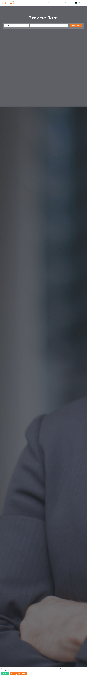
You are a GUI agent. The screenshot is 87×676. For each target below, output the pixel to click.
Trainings (35, 2)
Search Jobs (76, 25)
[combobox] (39, 25)
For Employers (52, 2)
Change (13, 673)
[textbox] (58, 26)
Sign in (67, 2)
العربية (82, 2)
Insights (29, 2)
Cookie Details (22, 673)
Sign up (61, 2)
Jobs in (73, 2)
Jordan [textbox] (33, 26)
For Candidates (42, 2)
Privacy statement (5, 670)
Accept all (5, 673)
